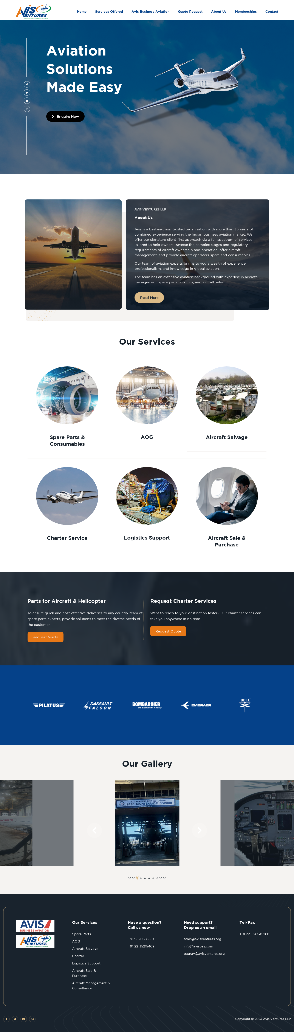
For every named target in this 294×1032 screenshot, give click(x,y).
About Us (218, 11)
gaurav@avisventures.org (204, 953)
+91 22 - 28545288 (254, 934)
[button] (94, 830)
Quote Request (190, 11)
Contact (271, 11)
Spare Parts (81, 934)
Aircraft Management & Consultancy (91, 985)
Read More (149, 297)
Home (82, 11)
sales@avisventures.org (202, 939)
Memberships (246, 11)
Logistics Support (86, 963)
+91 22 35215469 (141, 946)
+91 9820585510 (141, 939)
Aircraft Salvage (85, 948)
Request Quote (45, 637)
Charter (78, 956)
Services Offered (109, 11)
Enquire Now (67, 116)
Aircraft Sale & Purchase (84, 973)
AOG (76, 941)
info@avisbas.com (198, 946)
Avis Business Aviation (150, 11)
